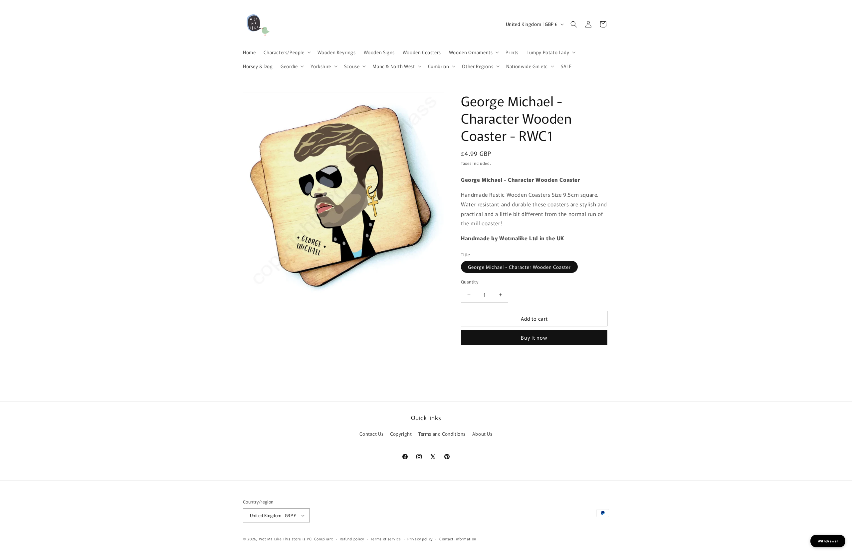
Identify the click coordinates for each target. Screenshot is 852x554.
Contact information (457, 538)
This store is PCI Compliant (308, 538)
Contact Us (371, 433)
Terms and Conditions (442, 433)
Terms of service (385, 538)
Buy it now (534, 337)
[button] (286, 52)
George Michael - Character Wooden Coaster (519, 267)
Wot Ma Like (271, 538)
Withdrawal (828, 540)
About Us (482, 433)
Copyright (401, 433)
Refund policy (352, 538)
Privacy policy (420, 538)
